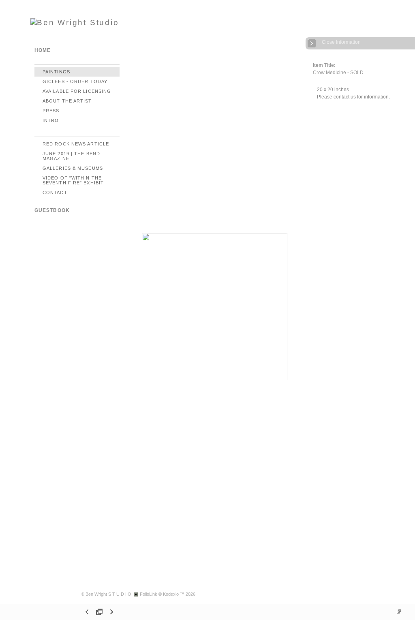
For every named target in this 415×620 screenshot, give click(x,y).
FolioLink (148, 594)
